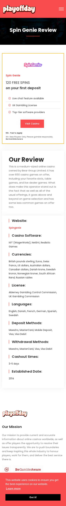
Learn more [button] (13, 488)
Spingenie (15, 227)
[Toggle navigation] (61, 9)
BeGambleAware (15, 139)
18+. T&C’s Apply (14, 133)
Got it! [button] (33, 497)
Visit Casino (32, 123)
